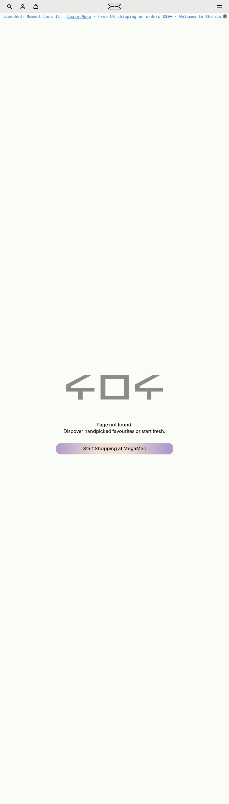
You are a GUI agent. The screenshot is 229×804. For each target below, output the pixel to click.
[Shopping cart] (36, 6)
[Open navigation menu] (219, 6)
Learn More (79, 16)
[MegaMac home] (114, 6)
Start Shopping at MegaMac (114, 448)
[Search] (9, 6)
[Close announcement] (225, 16)
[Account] (22, 6)
